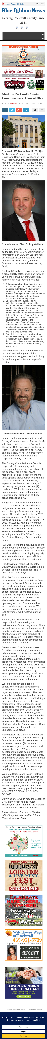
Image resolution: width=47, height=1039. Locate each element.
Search (41, 4)
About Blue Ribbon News (15, 1010)
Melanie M (14, 103)
